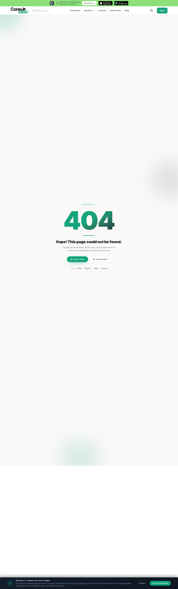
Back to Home (79, 259)
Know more (88, 3)
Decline (142, 583)
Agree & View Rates (160, 583)
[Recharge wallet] (151, 10)
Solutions (88, 10)
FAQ (96, 268)
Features (102, 10)
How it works (115, 10)
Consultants (75, 10)
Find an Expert (102, 259)
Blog (127, 10)
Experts (88, 268)
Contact (104, 268)
